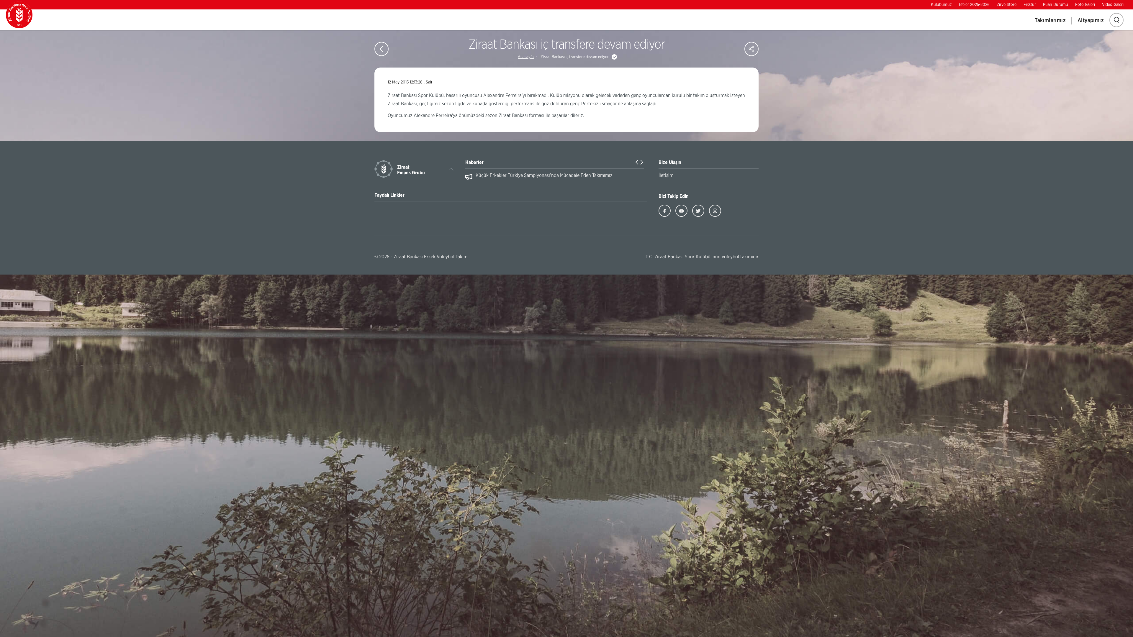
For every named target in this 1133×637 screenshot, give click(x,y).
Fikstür (1030, 5)
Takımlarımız (1050, 20)
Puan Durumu (1055, 5)
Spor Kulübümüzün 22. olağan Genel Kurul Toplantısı (530, 175)
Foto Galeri (1085, 5)
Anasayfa (526, 57)
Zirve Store (1006, 5)
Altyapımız (1091, 20)
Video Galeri (1113, 5)
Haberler (474, 162)
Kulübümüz (941, 5)
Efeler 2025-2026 (974, 5)
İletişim (666, 175)
